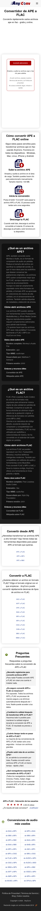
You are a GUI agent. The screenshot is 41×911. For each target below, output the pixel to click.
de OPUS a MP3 (30, 881)
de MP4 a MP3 (30, 876)
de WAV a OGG (30, 853)
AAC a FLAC (20, 599)
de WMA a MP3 (11, 867)
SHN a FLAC (20, 629)
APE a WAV (20, 560)
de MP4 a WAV (30, 867)
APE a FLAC (20, 552)
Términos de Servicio (29, 893)
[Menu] (37, 3)
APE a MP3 (20, 556)
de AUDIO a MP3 (30, 858)
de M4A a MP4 (30, 840)
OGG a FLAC (20, 625)
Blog (14, 896)
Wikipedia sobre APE (15, 376)
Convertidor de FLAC (14, 510)
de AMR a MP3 (11, 876)
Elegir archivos (20, 63)
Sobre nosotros (23, 896)
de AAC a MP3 (30, 849)
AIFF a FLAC (20, 603)
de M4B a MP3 (30, 844)
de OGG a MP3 (11, 862)
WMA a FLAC (20, 638)
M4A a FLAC (20, 612)
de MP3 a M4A (30, 831)
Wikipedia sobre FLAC (15, 514)
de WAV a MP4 (30, 835)
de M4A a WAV (11, 844)
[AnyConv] (20, 3)
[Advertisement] (20, 109)
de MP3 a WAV (11, 840)
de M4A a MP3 (11, 831)
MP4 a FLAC (20, 621)
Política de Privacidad (11, 893)
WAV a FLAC (20, 633)
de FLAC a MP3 (11, 858)
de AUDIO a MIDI (30, 862)
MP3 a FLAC (20, 616)
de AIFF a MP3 (11, 871)
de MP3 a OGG (11, 853)
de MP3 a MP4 (11, 849)
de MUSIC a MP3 (11, 881)
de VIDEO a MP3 (30, 871)
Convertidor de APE (14, 372)
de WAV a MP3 (11, 835)
